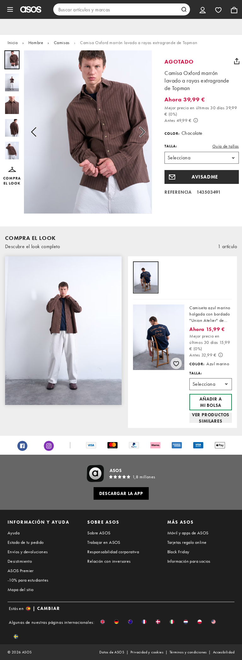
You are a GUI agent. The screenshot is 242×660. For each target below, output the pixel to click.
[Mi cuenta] (202, 9)
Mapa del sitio (21, 589)
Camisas (62, 42)
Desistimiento (20, 561)
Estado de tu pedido (26, 542)
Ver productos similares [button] (210, 418)
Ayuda (14, 533)
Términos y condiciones (188, 652)
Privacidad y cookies (146, 652)
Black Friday (178, 552)
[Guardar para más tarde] (176, 363)
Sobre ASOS (98, 533)
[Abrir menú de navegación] (10, 9)
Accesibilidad (223, 652)
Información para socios (188, 561)
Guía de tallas (225, 146)
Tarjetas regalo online (187, 542)
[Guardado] (218, 9)
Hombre (35, 42)
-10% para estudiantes (28, 580)
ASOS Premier (21, 570)
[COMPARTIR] (237, 61)
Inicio (13, 42)
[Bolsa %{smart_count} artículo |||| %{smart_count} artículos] (234, 9)
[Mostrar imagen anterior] (35, 132)
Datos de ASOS (111, 652)
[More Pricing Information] (196, 120)
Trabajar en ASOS (103, 542)
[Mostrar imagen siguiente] (140, 132)
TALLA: (170, 146)
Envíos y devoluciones (28, 552)
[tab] (145, 277)
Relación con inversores (108, 561)
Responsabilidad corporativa (113, 552)
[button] (12, 176)
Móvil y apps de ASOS (188, 533)
